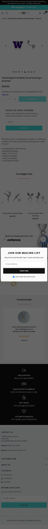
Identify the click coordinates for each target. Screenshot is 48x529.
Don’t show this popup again (25, 277)
